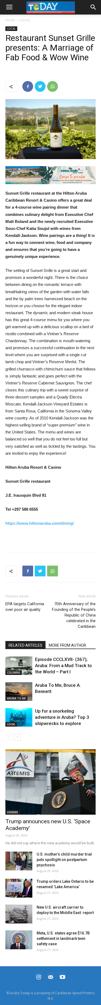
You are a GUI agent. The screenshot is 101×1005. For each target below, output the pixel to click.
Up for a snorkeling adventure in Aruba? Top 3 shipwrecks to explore (62, 717)
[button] (50, 175)
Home (10, 20)
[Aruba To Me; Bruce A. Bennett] (18, 691)
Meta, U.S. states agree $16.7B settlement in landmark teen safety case (63, 938)
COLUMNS (13, 672)
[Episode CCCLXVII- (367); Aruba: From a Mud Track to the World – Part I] (18, 665)
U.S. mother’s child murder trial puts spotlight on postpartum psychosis (64, 859)
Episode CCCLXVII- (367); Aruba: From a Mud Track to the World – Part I (63, 665)
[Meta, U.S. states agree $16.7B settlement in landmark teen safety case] (18, 939)
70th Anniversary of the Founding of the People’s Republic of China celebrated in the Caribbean (74, 615)
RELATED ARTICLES (25, 645)
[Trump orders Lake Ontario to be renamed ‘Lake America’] (18, 888)
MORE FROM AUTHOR (67, 645)
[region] (50, 175)
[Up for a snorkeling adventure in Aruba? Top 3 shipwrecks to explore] (18, 717)
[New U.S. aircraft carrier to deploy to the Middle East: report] (18, 914)
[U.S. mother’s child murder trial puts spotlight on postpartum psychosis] (18, 861)
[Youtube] (62, 976)
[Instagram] (39, 976)
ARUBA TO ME (16, 698)
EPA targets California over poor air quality (24, 606)
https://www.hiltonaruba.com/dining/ (39, 523)
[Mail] (51, 976)
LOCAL (25, 20)
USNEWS (12, 812)
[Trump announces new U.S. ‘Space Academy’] (50, 782)
